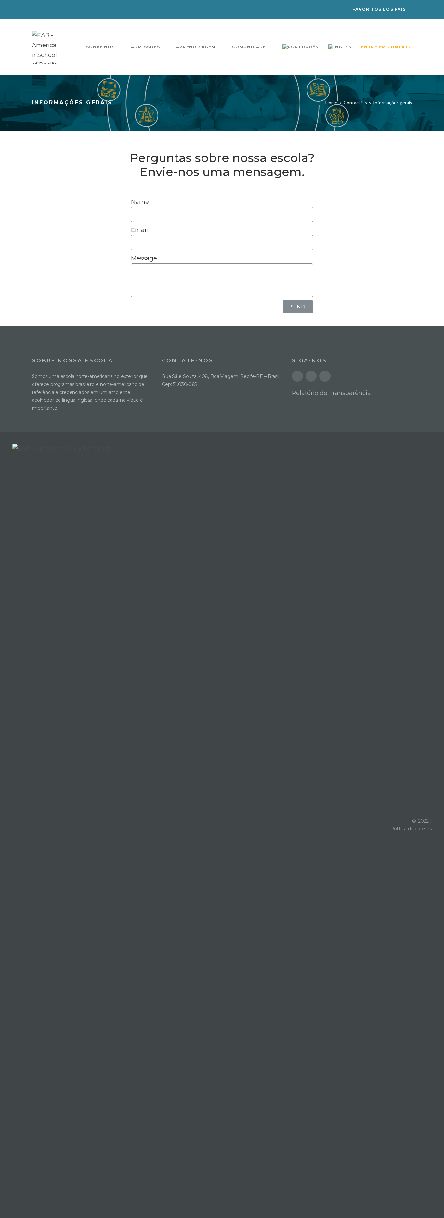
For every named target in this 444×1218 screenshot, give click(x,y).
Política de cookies (411, 829)
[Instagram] (324, 376)
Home (331, 102)
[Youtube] (297, 376)
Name (140, 201)
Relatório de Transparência (331, 393)
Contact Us (355, 102)
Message (144, 258)
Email (139, 230)
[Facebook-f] (311, 376)
